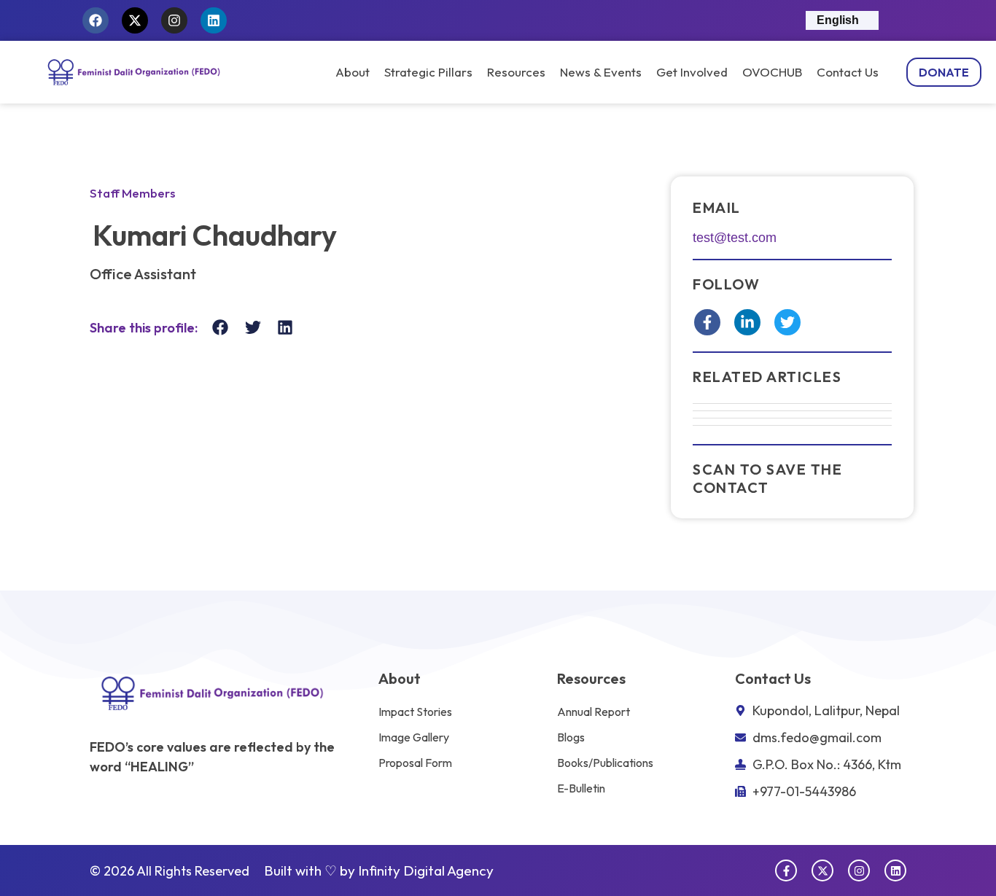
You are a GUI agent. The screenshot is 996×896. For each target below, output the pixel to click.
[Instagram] (174, 20)
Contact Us (848, 72)
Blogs (571, 737)
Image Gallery (413, 737)
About (352, 72)
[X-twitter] (135, 20)
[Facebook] (95, 20)
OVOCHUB (772, 72)
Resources (516, 72)
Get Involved (692, 72)
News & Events (601, 72)
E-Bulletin (581, 788)
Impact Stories (415, 711)
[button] (220, 327)
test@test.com (735, 237)
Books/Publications (605, 762)
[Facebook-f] (786, 870)
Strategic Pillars (428, 72)
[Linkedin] (214, 20)
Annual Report (593, 711)
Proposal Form (415, 762)
